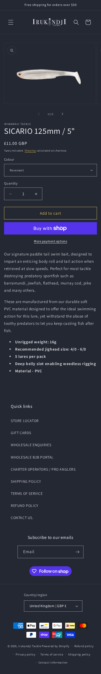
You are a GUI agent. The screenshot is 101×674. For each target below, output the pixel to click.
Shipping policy (79, 654)
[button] (11, 22)
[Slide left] (39, 114)
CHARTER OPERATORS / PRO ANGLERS (43, 469)
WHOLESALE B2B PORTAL (32, 457)
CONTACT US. (22, 517)
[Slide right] (62, 114)
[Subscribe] (77, 552)
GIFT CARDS (21, 432)
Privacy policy (26, 654)
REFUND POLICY (25, 505)
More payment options (50, 241)
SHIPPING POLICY (26, 481)
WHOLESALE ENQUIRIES (31, 444)
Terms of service (51, 654)
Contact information (53, 662)
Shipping (30, 150)
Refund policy (83, 646)
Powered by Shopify (55, 646)
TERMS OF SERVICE (27, 493)
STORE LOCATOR (25, 420)
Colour (9, 159)
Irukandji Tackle (29, 646)
